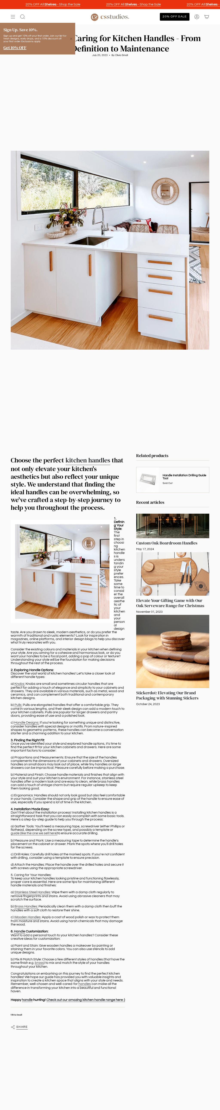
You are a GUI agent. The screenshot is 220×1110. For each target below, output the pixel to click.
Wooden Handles (27, 917)
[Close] (71, 39)
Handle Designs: (26, 722)
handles (84, 984)
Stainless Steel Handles (32, 892)
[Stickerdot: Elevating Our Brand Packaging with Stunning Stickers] (172, 651)
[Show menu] (13, 16)
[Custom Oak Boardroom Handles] (172, 526)
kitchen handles (88, 460)
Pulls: (18, 705)
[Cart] (207, 16)
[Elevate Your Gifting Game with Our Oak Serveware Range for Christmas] (172, 574)
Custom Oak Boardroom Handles (166, 543)
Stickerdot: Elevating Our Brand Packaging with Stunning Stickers (167, 695)
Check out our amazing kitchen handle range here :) (85, 999)
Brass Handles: (26, 906)
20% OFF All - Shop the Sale (43, 4)
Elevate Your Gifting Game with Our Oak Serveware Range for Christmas (170, 603)
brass (39, 962)
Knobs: (19, 683)
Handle (19, 931)
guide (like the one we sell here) (34, 833)
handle (27, 999)
